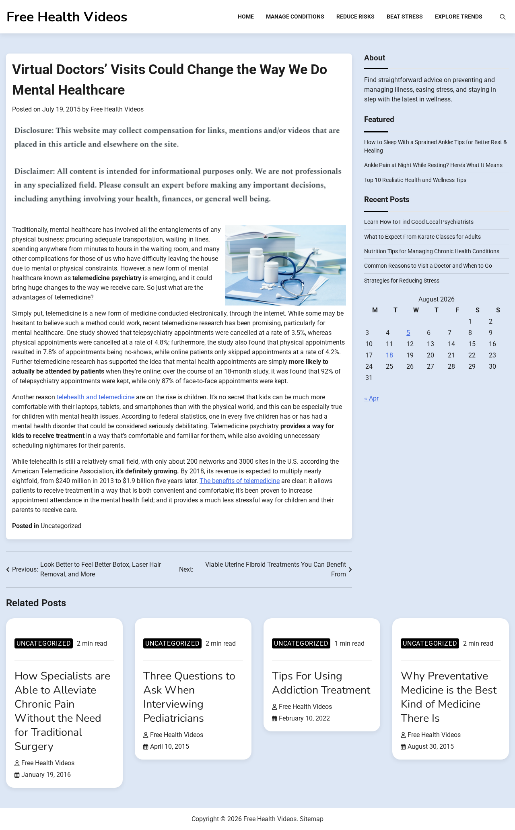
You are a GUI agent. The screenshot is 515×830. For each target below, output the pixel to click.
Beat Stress (405, 16)
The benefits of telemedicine (240, 481)
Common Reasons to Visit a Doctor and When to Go (428, 266)
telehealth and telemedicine (95, 397)
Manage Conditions (295, 16)
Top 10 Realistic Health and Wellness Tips (415, 180)
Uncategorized (61, 526)
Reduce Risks (355, 16)
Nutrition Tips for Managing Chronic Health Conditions (431, 251)
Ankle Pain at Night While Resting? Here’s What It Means (433, 165)
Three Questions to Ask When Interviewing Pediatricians (189, 697)
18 (389, 355)
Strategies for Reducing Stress (401, 281)
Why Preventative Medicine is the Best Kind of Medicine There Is (448, 697)
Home (246, 16)
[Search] (502, 17)
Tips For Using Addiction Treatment (321, 683)
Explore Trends (458, 16)
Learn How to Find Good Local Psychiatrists (419, 222)
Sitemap (311, 819)
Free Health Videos (66, 17)
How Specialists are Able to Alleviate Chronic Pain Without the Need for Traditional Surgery (62, 711)
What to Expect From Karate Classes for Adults (422, 236)
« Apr (371, 399)
